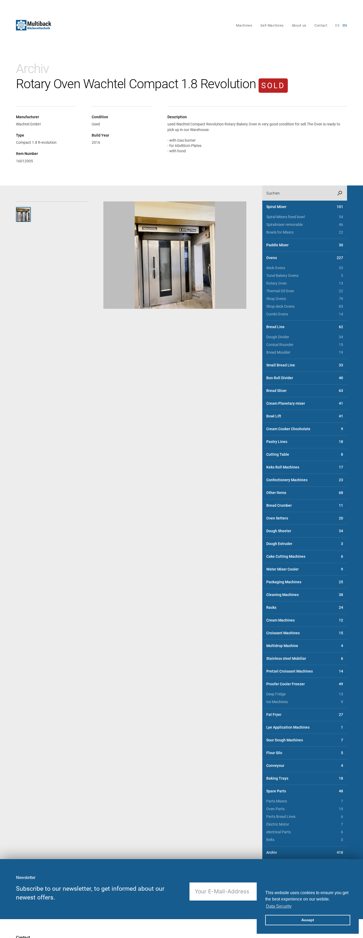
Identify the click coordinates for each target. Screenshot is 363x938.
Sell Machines (272, 25)
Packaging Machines (304, 582)
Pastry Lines (304, 442)
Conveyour (304, 765)
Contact (320, 25)
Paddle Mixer (304, 245)
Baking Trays (304, 778)
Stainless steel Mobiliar (304, 658)
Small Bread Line (304, 365)
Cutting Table (304, 454)
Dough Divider (304, 337)
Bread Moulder (304, 352)
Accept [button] (307, 920)
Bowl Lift (304, 416)
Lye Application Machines (304, 727)
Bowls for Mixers (304, 232)
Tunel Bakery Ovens (304, 275)
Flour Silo (304, 753)
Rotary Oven (304, 283)
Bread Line (304, 327)
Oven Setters (304, 518)
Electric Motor (304, 824)
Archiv (32, 68)
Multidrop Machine (304, 646)
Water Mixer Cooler (304, 569)
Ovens (304, 258)
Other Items (304, 493)
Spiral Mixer (304, 207)
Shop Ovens (304, 299)
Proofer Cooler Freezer (304, 684)
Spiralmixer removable (304, 224)
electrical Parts (304, 832)
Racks (304, 607)
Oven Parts (304, 809)
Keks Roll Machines (304, 467)
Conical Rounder (304, 345)
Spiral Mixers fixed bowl (304, 217)
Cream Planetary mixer (304, 403)
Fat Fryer (304, 714)
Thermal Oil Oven (304, 291)
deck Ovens (304, 268)
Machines (244, 25)
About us (299, 25)
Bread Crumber (304, 505)
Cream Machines (304, 620)
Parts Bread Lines (304, 816)
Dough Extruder (304, 544)
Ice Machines (304, 702)
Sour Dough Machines (304, 740)
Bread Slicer (304, 390)
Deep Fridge (304, 694)
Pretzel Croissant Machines (304, 671)
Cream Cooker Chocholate (304, 429)
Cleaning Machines (304, 595)
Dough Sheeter (304, 531)
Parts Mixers (304, 801)
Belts (304, 840)
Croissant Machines (304, 633)
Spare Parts (304, 791)
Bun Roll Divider (304, 378)
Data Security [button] (279, 906)
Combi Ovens (304, 314)
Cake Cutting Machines (304, 556)
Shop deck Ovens (304, 306)
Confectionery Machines (304, 480)
